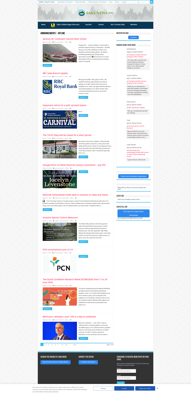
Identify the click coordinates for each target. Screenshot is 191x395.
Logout (124, 2)
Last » (75, 345)
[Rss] (138, 2)
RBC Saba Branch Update (55, 73)
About (117, 2)
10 (62, 345)
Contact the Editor (80, 2)
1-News (56, 198)
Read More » (47, 65)
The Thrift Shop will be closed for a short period (67, 135)
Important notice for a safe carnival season (64, 105)
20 (66, 345)
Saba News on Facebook (65, 2)
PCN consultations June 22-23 (58, 249)
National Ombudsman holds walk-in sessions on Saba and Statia (75, 194)
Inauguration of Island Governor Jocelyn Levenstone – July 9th (74, 165)
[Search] (151, 2)
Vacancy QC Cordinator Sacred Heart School (64, 39)
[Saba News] (95, 12)
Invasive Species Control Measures (60, 217)
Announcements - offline (61, 42)
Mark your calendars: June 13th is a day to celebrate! (69, 316)
